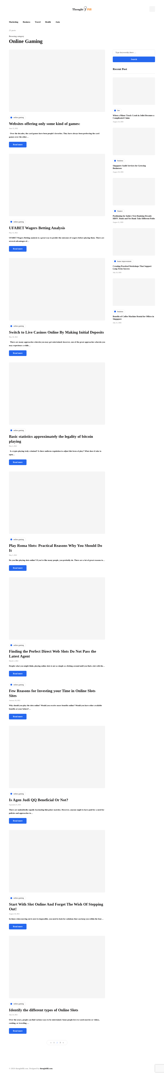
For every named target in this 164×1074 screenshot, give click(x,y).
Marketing (13, 22)
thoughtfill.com (46, 1068)
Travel (37, 22)
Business (26, 22)
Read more (18, 144)
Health (48, 22)
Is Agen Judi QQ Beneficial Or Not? (38, 800)
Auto (57, 22)
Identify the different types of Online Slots (43, 1010)
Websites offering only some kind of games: (44, 124)
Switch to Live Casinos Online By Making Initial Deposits (57, 332)
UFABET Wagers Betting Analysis (37, 228)
